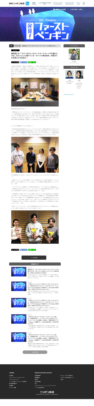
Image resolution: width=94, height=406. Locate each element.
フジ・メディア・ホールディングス (16, 377)
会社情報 (11, 375)
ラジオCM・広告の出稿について (67, 377)
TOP (11, 46)
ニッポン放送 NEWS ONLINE (44, 3)
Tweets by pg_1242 (68, 94)
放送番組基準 (38, 375)
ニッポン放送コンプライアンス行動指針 (17, 381)
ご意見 (61, 379)
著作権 (36, 379)
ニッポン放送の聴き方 (39, 387)
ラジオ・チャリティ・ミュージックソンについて (45, 385)
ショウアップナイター (69, 3)
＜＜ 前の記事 (33, 257)
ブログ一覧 (17, 46)
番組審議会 (37, 377)
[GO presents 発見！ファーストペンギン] (47, 24)
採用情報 (11, 385)
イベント (78, 3)
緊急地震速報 (38, 381)
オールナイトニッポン (58, 3)
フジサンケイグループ (14, 379)
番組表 (34, 3)
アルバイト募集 (12, 387)
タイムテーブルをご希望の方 (66, 375)
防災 (36, 383)
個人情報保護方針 (13, 383)
